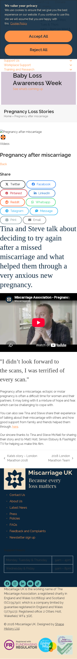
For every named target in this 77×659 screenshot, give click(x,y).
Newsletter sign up (22, 537)
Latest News (18, 507)
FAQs (13, 525)
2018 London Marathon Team (57, 458)
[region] (38, 29)
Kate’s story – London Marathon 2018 (20, 458)
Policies (15, 518)
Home (7, 116)
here (15, 426)
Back (3, 164)
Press (13, 514)
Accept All (38, 36)
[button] (12, 184)
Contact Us (17, 495)
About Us (16, 501)
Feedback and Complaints (28, 531)
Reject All (38, 49)
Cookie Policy (18, 23)
